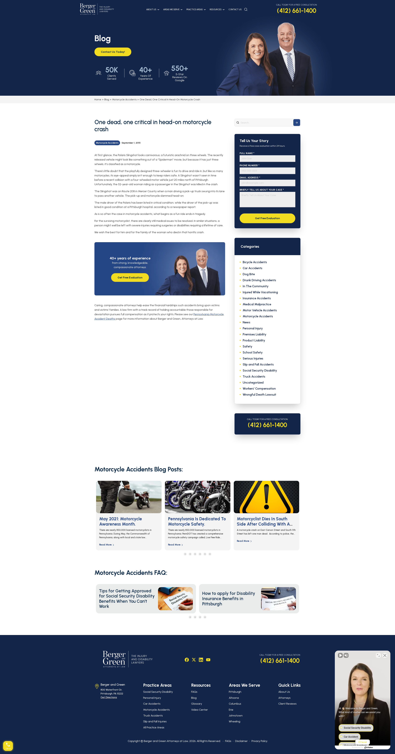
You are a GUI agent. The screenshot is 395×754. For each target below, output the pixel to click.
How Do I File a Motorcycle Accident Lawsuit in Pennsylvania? (263, 524)
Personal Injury (253, 328)
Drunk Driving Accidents (259, 280)
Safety (247, 346)
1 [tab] (185, 554)
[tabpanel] (128, 515)
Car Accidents (252, 268)
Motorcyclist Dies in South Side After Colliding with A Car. (194, 524)
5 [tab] (205, 554)
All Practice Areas (153, 727)
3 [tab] (195, 554)
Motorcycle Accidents (124, 99)
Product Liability (254, 340)
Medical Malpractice (257, 304)
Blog (106, 99)
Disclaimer (241, 741)
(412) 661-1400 (296, 10)
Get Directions (109, 697)
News (246, 322)
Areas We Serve (171, 9)
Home (97, 99)
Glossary (196, 703)
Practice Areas (194, 9)
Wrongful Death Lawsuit (259, 394)
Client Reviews (287, 703)
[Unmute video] (340, 655)
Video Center (199, 709)
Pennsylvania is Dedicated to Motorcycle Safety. (128, 521)
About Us (151, 9)
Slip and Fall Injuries (155, 721)
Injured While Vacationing (260, 292)
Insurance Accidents (257, 298)
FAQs (194, 691)
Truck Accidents (254, 376)
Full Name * (247, 153)
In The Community (255, 286)
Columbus (235, 703)
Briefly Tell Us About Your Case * (262, 190)
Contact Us (235, 9)
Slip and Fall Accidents (258, 364)
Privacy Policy (259, 741)
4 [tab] (200, 554)
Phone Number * (250, 165)
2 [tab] (190, 554)
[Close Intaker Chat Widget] (384, 655)
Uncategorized (253, 382)
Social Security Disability (260, 370)
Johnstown (236, 715)
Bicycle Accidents (255, 262)
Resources (216, 9)
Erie (231, 709)
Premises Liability (254, 334)
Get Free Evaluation (130, 277)
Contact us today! (113, 52)
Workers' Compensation (259, 388)
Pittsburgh (235, 691)
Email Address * (250, 178)
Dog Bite (249, 274)
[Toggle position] (378, 655)
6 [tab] (210, 554)
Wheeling (234, 721)
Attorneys (284, 698)
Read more (105, 544)
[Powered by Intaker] (368, 747)
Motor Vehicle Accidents (260, 310)
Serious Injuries (253, 358)
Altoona (234, 698)
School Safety (253, 352)
